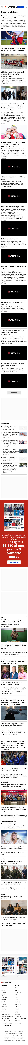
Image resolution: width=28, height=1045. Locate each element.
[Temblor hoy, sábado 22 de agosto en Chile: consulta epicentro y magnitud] (23, 428)
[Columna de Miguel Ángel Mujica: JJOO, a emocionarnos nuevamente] (14, 61)
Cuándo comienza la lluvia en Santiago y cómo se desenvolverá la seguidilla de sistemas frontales (12, 725)
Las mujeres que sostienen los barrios (11, 898)
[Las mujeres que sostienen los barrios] (14, 907)
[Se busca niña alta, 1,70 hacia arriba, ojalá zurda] (14, 292)
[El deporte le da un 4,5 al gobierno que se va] (14, 196)
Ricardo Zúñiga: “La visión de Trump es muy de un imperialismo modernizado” (13, 883)
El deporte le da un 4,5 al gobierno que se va (13, 178)
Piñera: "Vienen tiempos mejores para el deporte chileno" (12, 365)
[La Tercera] (8, 974)
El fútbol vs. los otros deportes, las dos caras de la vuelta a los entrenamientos (13, 74)
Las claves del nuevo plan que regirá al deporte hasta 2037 (13, 17)
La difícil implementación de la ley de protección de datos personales (11, 683)
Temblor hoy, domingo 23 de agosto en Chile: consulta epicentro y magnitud (10, 459)
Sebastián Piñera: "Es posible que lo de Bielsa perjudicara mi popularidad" (13, 332)
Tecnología (4, 782)
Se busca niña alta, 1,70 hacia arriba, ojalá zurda (13, 267)
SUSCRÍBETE (14, 562)
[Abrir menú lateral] (2, 7)
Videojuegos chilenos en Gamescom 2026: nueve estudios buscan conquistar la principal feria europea (14, 787)
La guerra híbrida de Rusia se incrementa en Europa (11, 862)
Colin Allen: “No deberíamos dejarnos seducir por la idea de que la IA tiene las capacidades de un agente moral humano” (14, 732)
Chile (2, 617)
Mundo (3, 859)
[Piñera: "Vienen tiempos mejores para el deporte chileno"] (14, 381)
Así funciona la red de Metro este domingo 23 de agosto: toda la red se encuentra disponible (13, 646)
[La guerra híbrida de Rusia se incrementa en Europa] (14, 872)
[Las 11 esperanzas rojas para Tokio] (14, 228)
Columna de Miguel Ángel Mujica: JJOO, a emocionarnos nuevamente (13, 49)
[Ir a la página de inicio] (11, 7)
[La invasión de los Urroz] (14, 256)
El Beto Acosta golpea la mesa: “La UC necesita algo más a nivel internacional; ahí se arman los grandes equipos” (14, 775)
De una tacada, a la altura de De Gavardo (12, 303)
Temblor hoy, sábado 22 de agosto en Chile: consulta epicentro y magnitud (9, 428)
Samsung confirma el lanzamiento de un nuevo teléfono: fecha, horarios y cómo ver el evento (13, 809)
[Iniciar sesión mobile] (26, 7)
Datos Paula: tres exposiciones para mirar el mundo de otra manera (13, 924)
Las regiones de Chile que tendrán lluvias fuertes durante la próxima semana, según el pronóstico (11, 452)
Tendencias (4, 698)
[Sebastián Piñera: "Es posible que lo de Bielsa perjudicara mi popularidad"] (14, 353)
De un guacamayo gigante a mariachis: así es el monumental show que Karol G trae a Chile (12, 826)
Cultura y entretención (8, 821)
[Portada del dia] (14, 530)
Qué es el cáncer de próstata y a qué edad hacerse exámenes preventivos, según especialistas (11, 435)
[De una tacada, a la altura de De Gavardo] (14, 320)
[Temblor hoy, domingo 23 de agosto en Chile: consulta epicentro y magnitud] (23, 459)
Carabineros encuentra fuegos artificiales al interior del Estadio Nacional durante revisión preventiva (12, 623)
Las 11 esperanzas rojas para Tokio (12, 206)
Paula (3, 894)
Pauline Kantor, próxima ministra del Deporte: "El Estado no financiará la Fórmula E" (13, 144)
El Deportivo (5, 739)
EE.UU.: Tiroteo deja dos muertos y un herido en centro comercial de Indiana (13, 889)
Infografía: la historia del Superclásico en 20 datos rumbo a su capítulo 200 (13, 769)
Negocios (4, 659)
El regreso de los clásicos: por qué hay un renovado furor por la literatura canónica (12, 847)
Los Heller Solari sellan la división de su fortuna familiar (13, 662)
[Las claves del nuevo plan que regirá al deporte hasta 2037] (14, 38)
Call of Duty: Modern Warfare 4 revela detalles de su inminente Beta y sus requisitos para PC (14, 816)
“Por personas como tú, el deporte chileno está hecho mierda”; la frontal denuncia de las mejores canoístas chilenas (13, 107)
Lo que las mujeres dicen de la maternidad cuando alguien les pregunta (13, 918)
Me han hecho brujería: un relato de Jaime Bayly (13, 853)
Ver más (14, 393)
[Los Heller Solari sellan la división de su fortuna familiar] (14, 672)
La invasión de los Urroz (9, 239)
